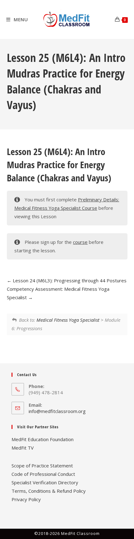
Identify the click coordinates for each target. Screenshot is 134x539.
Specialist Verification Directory (45, 482)
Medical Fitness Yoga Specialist (67, 320)
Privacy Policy (26, 499)
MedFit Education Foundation (43, 439)
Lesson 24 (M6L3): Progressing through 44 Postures (69, 280)
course (80, 242)
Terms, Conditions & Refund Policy (49, 491)
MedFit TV (23, 448)
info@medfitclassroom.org (57, 411)
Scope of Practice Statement (42, 465)
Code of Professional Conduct (43, 474)
